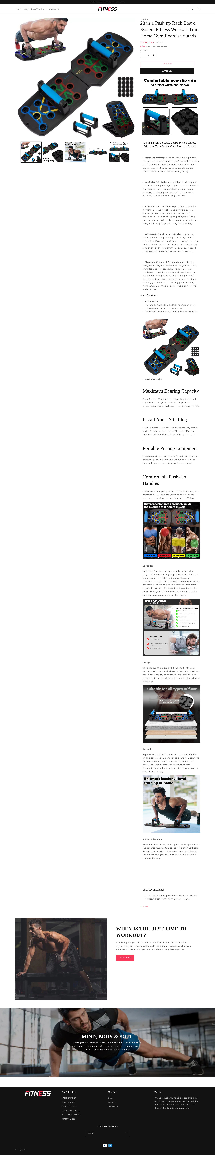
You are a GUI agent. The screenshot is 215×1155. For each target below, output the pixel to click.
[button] (187, 9)
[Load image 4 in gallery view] (97, 152)
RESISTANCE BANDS (71, 1115)
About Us (112, 1102)
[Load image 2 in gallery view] (53, 152)
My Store (24, 1150)
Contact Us (113, 1106)
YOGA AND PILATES (71, 1110)
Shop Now (125, 957)
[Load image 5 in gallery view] (119, 152)
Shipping (144, 46)
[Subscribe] (127, 1133)
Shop (110, 1098)
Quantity (143, 50)
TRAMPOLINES (68, 1119)
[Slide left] (17, 152)
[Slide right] (132, 152)
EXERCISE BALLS (69, 1106)
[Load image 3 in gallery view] (75, 152)
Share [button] (145, 906)
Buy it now (167, 71)
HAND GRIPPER (69, 1098)
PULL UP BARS (68, 1102)
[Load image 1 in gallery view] (31, 152)
